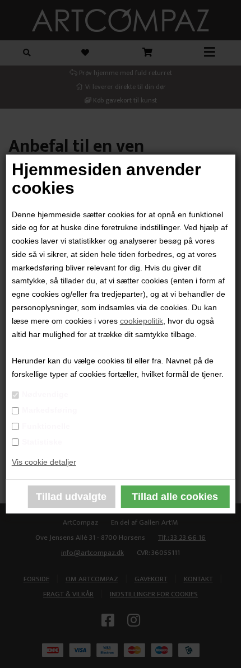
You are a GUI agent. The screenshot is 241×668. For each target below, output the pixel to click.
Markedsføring (49, 409)
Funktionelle (46, 426)
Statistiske (42, 441)
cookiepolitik (141, 320)
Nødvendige (45, 394)
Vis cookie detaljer (44, 461)
